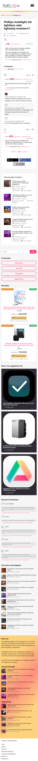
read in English (27, 190)
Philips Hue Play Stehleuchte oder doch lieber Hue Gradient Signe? (20, 705)
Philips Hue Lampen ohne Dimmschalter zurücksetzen (21, 581)
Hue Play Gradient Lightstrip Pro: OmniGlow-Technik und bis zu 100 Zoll (21, 695)
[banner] (10, 5)
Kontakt (19, 268)
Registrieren (19, 279)
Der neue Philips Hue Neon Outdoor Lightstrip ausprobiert (19, 717)
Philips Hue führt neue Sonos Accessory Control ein (20, 682)
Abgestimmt (10, 69)
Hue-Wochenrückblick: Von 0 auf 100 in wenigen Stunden (20, 676)
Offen (5, 69)
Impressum (4, 756)
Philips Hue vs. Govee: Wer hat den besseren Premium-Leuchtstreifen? (19, 724)
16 (8, 43)
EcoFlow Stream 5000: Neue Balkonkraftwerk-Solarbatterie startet (17, 446)
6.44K (11, 136)
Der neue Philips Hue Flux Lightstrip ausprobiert (19, 729)
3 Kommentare (16, 190)
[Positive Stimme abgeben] (27, 75)
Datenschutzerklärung (7, 751)
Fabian (22, 188)
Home (3, 744)
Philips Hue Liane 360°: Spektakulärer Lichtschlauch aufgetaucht (21, 670)
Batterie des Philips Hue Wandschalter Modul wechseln (21, 575)
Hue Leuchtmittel (11, 35)
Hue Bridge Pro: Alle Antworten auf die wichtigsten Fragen (20, 569)
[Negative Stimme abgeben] (33, 75)
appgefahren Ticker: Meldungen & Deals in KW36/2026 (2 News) (16, 489)
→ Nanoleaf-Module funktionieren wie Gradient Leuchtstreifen (15, 512)
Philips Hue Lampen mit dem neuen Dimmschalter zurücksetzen (20, 607)
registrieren (14, 151)
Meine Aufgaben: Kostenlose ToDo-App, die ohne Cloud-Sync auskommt (18, 404)
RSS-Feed (4, 749)
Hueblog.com (7, 662)
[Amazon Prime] (19, 311)
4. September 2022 (26, 59)
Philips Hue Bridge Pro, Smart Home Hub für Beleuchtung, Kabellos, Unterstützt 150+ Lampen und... (19, 345)
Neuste (16, 69)
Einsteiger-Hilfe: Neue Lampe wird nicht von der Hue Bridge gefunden (21, 600)
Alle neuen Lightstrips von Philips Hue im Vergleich (20, 587)
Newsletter (19, 263)
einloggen (24, 151)
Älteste (21, 69)
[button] (13, 160)
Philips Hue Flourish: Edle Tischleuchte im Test (19, 710)
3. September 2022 (25, 146)
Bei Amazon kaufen (20, 318)
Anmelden (19, 274)
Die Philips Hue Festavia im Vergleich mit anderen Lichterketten (20, 626)
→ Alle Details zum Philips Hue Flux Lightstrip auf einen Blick (15, 559)
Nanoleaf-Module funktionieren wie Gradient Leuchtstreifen (18, 688)
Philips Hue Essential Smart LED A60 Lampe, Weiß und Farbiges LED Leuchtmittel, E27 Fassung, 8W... (19, 308)
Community (8, 15)
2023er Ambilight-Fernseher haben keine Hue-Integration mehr (19, 594)
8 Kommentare (16, 227)
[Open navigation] (32, 5)
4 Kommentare (16, 215)
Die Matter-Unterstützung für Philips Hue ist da (19, 619)
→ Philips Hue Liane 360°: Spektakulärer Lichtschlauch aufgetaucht (16, 522)
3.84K (12, 79)
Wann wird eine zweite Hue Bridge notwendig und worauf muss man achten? (20, 613)
